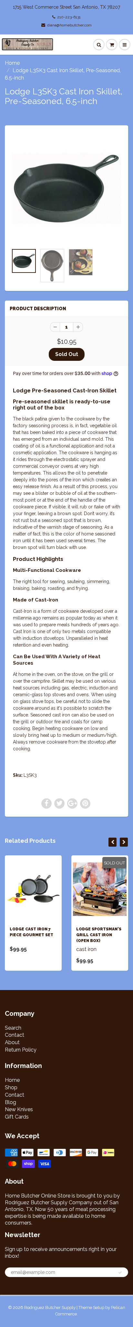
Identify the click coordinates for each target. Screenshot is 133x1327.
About (12, 1042)
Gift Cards (17, 1117)
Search (13, 1028)
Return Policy (20, 1050)
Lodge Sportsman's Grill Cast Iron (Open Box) (98, 935)
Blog (10, 1102)
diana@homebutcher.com (69, 25)
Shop (11, 1087)
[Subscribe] (120, 1272)
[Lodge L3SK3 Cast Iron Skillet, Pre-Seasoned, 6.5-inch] (66, 188)
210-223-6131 (69, 17)
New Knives (19, 1109)
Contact (14, 1035)
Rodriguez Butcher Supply (50, 1307)
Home (12, 63)
